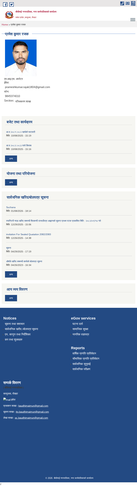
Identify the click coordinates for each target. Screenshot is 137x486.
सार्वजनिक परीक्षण (81, 369)
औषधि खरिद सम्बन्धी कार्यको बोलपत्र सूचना (24, 261)
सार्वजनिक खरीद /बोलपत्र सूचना (21, 329)
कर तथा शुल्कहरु (13, 339)
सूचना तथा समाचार (14, 324)
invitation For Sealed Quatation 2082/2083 (28, 234)
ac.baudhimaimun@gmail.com (31, 417)
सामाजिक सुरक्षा (80, 329)
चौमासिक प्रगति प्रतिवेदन (86, 358)
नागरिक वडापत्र (81, 334)
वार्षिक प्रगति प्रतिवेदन (84, 353)
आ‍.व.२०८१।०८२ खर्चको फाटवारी (20, 132)
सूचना (8, 248)
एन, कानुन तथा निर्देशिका (18, 334)
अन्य (11, 158)
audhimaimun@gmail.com (34, 405)
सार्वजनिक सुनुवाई (82, 364)
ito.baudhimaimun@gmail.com (32, 411)
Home (5, 24)
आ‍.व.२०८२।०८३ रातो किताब (18, 145)
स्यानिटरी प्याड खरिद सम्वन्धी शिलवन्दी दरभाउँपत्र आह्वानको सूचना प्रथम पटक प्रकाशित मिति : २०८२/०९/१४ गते (53, 220)
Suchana (11, 207)
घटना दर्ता (78, 324)
